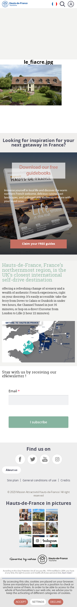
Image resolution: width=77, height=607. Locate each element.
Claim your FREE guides (38, 244)
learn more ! (67, 573)
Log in (71, 4)
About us (11, 470)
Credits (65, 480)
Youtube (45, 459)
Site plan (12, 480)
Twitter (32, 459)
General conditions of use (39, 480)
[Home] (15, 4)
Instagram (57, 459)
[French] (54, 4)
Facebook (20, 459)
